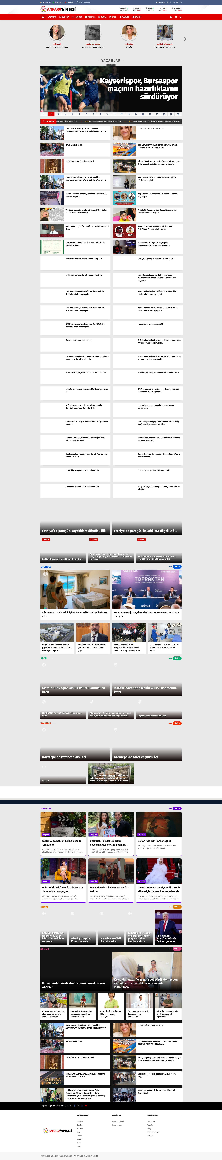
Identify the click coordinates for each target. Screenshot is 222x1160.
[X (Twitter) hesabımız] (170, 2)
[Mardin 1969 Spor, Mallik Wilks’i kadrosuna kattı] (52, 384)
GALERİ (47, 2)
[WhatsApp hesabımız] (181, 2)
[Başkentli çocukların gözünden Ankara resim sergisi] (124, 1085)
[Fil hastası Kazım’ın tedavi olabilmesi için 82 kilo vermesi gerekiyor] (53, 1000)
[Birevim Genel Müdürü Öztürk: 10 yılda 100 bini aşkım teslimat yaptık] (93, 632)
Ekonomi (78, 17)
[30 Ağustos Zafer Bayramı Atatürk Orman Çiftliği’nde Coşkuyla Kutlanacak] (124, 237)
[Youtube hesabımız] (177, 2)
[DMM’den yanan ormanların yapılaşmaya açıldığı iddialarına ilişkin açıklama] (124, 400)
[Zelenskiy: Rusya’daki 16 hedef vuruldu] (52, 481)
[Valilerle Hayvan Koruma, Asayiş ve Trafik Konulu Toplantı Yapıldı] (52, 205)
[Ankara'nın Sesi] (58, 11)
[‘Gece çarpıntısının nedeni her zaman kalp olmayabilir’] (139, 1000)
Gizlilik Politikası (153, 1132)
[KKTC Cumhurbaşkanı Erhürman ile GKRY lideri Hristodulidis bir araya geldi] (52, 302)
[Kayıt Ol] (171, 17)
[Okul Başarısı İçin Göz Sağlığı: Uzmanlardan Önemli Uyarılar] (52, 237)
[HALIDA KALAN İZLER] (52, 156)
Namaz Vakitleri (118, 1121)
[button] (43, 17)
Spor (114, 17)
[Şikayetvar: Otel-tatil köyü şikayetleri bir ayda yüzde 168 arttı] (75, 589)
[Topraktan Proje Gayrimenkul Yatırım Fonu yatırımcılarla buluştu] (147, 589)
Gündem (65, 17)
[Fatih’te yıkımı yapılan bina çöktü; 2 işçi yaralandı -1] (52, 400)
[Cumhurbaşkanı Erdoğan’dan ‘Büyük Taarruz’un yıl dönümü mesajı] (52, 465)
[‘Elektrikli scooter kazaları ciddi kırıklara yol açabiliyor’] (168, 1000)
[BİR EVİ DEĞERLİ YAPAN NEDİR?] (124, 140)
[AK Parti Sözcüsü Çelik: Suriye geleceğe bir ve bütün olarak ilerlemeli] (52, 449)
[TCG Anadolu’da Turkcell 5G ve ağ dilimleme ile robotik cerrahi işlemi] (165, 632)
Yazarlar (52, 17)
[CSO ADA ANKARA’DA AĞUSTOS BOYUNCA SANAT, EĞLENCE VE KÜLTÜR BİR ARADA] (124, 156)
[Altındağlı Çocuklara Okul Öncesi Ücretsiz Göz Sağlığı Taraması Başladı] (124, 221)
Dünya (103, 17)
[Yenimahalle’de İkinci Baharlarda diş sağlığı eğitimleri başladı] (124, 188)
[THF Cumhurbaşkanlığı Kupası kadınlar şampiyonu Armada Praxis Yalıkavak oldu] (124, 351)
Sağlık (138, 17)
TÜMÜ (111, 65)
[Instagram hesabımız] (174, 2)
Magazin (126, 17)
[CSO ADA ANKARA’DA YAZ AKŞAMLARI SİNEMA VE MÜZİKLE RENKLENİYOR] (52, 1085)
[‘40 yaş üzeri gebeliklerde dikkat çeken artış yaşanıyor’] (111, 1000)
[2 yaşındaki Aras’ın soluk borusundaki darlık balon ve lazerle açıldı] (82, 1000)
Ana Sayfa (151, 1121)
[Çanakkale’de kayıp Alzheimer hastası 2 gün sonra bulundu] (52, 432)
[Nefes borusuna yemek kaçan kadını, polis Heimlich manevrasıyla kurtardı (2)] (52, 416)
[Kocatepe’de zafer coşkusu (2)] (124, 335)
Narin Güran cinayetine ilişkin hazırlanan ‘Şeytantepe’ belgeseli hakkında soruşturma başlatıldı (113, 121)
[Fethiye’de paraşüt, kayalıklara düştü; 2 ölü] (52, 270)
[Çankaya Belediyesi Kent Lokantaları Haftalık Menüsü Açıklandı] (52, 253)
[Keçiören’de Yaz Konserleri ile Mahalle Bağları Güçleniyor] (124, 205)
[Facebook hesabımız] (167, 2)
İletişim (150, 1136)
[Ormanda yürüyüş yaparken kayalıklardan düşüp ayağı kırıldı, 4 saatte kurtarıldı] (124, 432)
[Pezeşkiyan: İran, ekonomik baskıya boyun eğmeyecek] (124, 416)
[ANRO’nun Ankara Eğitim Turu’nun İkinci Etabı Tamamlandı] (124, 1101)
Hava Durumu (117, 1125)
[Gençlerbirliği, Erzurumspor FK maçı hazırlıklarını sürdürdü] (124, 497)
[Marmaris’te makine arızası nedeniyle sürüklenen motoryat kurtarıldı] (124, 449)
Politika (91, 17)
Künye (79, 1147)
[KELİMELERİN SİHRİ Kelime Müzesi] (52, 172)
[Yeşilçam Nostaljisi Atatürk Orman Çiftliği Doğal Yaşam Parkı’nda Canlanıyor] (52, 221)
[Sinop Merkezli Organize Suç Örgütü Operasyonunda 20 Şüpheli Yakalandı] (124, 253)
